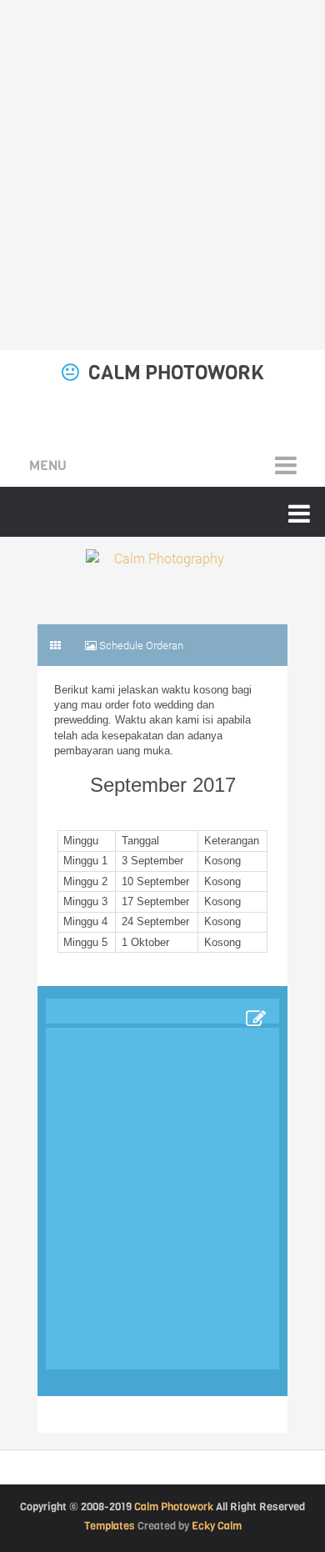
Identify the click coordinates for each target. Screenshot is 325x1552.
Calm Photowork (176, 372)
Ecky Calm (217, 1526)
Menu (48, 465)
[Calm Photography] (162, 566)
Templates (109, 1526)
